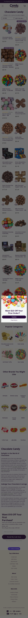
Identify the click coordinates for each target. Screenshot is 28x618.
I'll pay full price (14, 320)
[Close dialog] (25, 297)
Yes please (14, 317)
